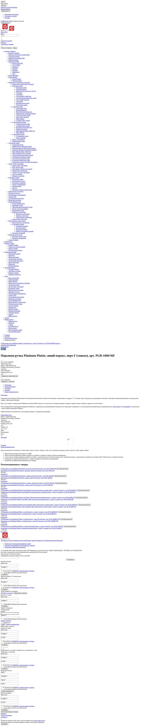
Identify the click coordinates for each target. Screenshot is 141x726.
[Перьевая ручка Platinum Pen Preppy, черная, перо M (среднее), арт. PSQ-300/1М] (28, 483)
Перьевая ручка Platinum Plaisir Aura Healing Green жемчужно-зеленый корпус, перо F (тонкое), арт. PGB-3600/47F (38, 492)
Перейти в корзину (7, 593)
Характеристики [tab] (10, 386)
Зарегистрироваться (12, 624)
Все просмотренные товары (10, 712)
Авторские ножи (17, 145)
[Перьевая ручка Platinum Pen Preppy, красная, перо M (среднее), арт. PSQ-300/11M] (28, 468)
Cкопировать (70, 559)
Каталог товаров (6, 48)
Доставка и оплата (7, 540)
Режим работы (5, 9)
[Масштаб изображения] (7, 647)
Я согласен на (18, 571)
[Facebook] (4, 349)
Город (3, 680)
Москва (4, 5)
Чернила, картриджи (23, 214)
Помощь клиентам (19, 540)
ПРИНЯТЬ (4, 724)
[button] (4, 347)
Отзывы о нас (40, 540)
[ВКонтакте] (2, 349)
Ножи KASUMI (17, 63)
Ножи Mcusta (16, 79)
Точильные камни (22, 226)
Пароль (4, 615)
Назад (15, 48)
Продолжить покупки (20, 593)
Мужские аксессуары (19, 236)
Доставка (4, 437)
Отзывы (3, 445)
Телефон (4, 567)
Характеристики (6, 415)
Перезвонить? (6, 11)
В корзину (4, 474)
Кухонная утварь (17, 179)
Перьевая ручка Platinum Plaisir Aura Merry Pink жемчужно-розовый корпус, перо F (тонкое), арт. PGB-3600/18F (37, 499)
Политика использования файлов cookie (18, 544)
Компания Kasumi (14, 254)
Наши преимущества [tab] (11, 392)
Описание (4, 395)
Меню (3, 1)
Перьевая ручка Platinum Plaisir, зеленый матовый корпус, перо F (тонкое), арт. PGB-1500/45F (31, 528)
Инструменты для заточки (20, 222)
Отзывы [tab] (7, 390)
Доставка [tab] (8, 388)
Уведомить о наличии (8, 381)
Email (3, 611)
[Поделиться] (3, 647)
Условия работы (13, 269)
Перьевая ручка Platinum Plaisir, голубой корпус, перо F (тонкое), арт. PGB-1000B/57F (29, 514)
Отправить (5, 574)
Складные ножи (21, 108)
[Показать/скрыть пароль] (19, 617)
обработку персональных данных (23, 571)
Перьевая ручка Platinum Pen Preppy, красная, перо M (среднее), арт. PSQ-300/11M (27, 470)
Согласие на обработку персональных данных (20, 545)
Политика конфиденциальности (15, 547)
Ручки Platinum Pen (18, 203)
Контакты (59, 540)
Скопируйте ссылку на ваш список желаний (15, 555)
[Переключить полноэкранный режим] (5, 647)
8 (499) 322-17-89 (6, 21)
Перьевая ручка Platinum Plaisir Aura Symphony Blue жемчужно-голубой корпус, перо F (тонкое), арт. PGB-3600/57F (38, 506)
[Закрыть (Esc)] (1, 647)
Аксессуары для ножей (19, 165)
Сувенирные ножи (22, 136)
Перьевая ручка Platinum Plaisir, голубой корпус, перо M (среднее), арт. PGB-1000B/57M (29, 521)
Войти (3, 624)
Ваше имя (4, 563)
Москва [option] (3, 7)
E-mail (3, 637)
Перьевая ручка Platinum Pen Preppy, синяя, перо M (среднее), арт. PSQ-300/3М (26, 478)
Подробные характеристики (9, 376)
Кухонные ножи (21, 87)
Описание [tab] (8, 385)
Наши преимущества (7, 447)
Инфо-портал (12, 321)
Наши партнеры (50, 540)
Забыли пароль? (6, 620)
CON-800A (126, 406)
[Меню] (1, 46)
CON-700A (116, 406)
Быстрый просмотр (62, 468)
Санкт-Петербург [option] (11, 7)
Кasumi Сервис (13, 245)
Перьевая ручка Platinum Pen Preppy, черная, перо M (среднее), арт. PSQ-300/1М (27, 485)
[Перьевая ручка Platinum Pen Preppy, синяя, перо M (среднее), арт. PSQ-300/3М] (27, 476)
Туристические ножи (23, 124)
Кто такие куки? (39, 720)
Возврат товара (31, 540)
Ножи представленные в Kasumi (22, 84)
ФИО (3, 672)
